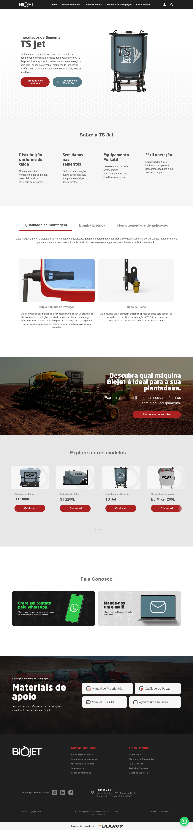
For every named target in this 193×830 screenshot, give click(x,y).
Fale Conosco (143, 4)
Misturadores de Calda (82, 764)
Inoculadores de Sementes (84, 759)
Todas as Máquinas (81, 773)
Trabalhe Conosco (138, 768)
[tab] (45, 225)
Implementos (77, 768)
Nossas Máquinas (71, 4)
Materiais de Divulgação (119, 4)
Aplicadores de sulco (82, 754)
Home (54, 4)
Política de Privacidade (161, 811)
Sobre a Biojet (136, 754)
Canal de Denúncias (139, 773)
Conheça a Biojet (93, 4)
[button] (171, 4)
